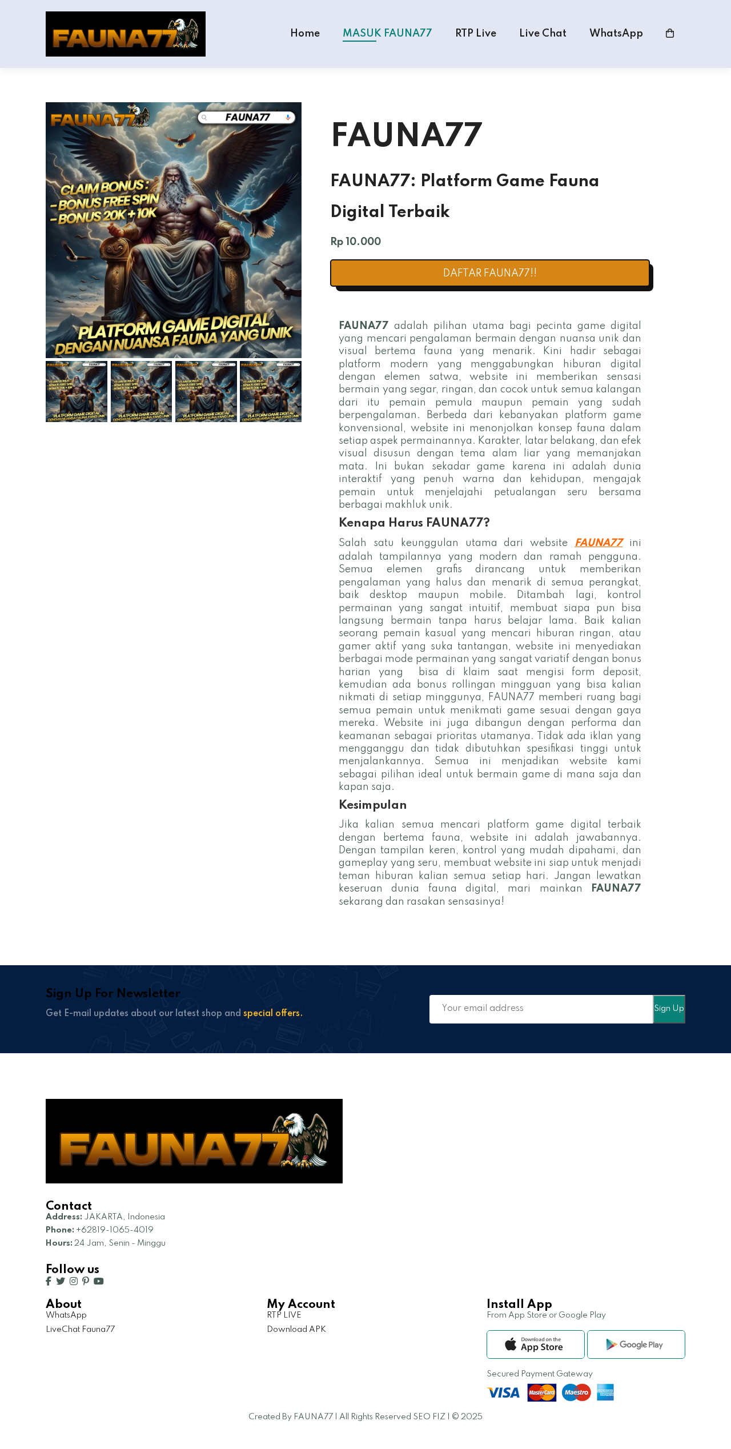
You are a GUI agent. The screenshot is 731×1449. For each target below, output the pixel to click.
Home (305, 34)
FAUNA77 (598, 543)
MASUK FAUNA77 (387, 34)
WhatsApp (616, 34)
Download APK (296, 1330)
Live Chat (543, 34)
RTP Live (475, 34)
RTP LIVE (284, 1315)
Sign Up (669, 1009)
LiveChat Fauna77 (80, 1330)
